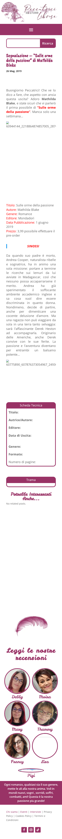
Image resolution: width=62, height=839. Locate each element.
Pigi (31, 775)
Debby (17, 697)
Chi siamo (12, 811)
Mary (17, 729)
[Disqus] (31, 557)
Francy (17, 761)
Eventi (23, 811)
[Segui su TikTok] (38, 830)
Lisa (45, 761)
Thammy (45, 729)
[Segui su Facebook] (24, 830)
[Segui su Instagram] (31, 830)
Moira (45, 697)
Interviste (35, 811)
